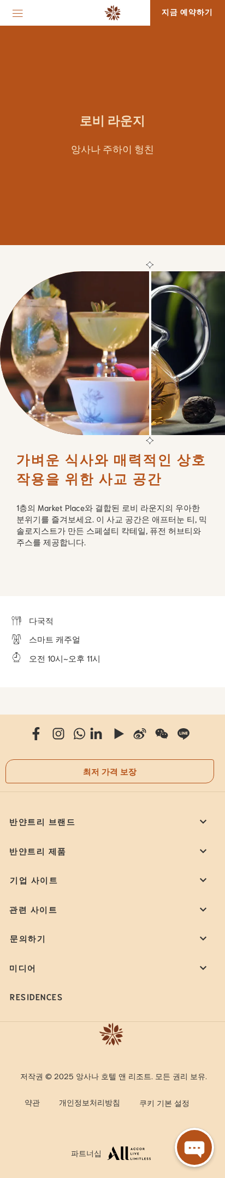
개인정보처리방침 (89, 1102)
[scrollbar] (148, 353)
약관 (32, 1102)
